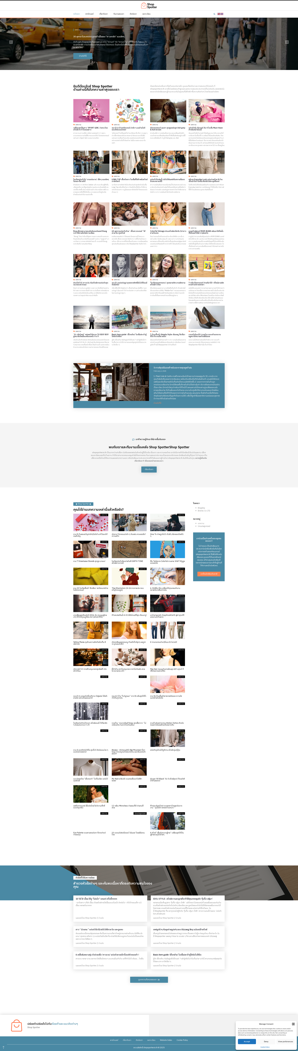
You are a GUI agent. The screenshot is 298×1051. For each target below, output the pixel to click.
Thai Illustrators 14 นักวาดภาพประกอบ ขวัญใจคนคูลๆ (128, 589)
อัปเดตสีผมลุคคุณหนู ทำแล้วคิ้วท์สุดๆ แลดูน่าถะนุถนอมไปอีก (129, 643)
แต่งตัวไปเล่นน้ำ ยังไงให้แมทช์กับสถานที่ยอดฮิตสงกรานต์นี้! (167, 180)
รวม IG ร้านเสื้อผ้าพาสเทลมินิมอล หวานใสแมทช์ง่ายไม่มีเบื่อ (166, 697)
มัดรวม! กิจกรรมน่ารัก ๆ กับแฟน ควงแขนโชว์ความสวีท (129, 535)
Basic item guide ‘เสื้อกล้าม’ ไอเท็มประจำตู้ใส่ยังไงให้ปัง (129, 335)
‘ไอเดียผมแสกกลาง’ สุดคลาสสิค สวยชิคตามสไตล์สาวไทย (167, 283)
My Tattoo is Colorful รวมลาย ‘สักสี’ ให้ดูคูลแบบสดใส (167, 562)
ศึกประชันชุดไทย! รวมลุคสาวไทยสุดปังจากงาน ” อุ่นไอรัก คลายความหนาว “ (166, 806)
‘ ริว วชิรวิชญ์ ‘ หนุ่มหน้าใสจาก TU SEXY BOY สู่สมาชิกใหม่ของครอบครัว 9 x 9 (91, 335)
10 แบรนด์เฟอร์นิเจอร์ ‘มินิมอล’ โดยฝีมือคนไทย (128, 833)
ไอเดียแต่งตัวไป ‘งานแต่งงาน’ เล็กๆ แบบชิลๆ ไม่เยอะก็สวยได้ (91, 180)
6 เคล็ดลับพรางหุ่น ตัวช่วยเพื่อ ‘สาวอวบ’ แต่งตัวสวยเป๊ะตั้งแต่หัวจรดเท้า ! (107, 955)
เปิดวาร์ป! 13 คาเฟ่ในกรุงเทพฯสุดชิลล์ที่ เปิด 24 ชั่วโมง (90, 670)
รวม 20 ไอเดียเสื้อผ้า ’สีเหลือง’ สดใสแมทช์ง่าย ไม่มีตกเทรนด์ (90, 589)
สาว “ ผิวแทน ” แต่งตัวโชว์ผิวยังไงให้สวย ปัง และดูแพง (99, 929)
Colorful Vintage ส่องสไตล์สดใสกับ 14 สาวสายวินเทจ (168, 232)
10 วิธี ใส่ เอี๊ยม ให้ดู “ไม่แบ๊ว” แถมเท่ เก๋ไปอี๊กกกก (96, 899)
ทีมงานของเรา (118, 14)
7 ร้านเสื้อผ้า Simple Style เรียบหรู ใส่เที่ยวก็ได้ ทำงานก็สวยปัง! (167, 335)
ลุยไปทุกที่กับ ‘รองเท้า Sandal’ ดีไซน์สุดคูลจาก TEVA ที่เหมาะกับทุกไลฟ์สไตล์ (105, 35)
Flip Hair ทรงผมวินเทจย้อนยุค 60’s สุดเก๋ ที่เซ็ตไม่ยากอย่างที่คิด (167, 670)
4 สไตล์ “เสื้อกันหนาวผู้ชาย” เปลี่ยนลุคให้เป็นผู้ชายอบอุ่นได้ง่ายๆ (167, 833)
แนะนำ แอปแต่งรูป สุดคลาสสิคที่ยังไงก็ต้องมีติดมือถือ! (129, 283)
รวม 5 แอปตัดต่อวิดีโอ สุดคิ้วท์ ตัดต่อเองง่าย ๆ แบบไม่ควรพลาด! (90, 751)
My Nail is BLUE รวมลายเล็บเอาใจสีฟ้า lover (127, 779)
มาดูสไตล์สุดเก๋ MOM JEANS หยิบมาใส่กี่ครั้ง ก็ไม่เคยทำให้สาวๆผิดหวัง (206, 232)
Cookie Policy (265, 1047)
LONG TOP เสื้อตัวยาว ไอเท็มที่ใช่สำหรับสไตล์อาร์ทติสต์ (129, 180)
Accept (247, 1041)
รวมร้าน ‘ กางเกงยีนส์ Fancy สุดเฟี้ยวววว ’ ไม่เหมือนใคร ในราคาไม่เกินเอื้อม (129, 724)
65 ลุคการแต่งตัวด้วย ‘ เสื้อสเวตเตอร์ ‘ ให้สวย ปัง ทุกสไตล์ (128, 232)
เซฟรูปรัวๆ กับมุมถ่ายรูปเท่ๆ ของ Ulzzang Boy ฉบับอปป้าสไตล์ (180, 929)
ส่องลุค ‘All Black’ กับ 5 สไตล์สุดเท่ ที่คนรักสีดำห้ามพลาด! (167, 779)
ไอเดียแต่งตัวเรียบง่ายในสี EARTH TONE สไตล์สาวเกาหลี (127, 562)
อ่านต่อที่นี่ (157, 403)
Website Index (166, 1040)
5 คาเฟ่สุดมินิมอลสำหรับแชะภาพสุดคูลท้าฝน (173, 368)
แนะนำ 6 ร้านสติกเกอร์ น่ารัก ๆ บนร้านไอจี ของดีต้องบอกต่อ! (128, 128)
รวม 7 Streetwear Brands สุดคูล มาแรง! (89, 561)
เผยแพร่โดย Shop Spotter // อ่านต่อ (90, 918)
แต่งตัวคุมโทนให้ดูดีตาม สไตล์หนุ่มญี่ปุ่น (165, 750)
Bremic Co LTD (204, 510)
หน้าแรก (76, 14)
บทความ (77, 28)
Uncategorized (204, 526)
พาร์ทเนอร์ (89, 14)
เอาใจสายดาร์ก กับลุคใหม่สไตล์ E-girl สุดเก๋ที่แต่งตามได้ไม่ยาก (167, 616)
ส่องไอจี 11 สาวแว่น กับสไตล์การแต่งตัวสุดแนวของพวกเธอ (90, 283)
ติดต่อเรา (133, 14)
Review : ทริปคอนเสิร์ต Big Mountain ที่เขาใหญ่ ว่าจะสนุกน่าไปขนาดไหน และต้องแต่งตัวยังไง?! (129, 752)
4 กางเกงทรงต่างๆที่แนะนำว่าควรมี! (163, 642)
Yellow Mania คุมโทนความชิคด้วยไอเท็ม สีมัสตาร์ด (89, 643)
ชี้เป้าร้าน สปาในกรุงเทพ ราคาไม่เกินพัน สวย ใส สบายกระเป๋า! (128, 670)
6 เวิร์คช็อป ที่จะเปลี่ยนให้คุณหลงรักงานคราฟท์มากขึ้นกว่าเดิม (165, 589)
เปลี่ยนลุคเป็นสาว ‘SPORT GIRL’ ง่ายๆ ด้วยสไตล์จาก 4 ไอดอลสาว (90, 128)
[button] (293, 1024)
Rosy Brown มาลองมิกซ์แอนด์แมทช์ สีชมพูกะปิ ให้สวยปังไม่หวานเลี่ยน (90, 232)
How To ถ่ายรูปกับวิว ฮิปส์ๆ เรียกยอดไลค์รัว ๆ (167, 535)
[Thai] (222, 14)
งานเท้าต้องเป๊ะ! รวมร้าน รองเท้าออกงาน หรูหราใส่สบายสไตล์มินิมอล (205, 335)
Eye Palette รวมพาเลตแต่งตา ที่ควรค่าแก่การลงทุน (89, 833)
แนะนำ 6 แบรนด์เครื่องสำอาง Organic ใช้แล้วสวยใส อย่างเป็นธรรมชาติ (90, 697)
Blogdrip (201, 508)
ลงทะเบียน (146, 14)
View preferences (285, 1041)
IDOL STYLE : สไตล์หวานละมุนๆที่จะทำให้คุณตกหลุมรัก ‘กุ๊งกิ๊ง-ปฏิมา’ (183, 899)
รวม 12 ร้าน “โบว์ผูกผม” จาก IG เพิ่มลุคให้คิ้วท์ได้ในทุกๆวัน (129, 697)
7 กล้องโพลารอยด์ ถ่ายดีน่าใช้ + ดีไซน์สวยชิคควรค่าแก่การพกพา (206, 283)
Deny (266, 1041)
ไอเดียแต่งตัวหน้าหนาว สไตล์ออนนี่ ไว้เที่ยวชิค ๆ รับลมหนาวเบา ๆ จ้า (90, 724)
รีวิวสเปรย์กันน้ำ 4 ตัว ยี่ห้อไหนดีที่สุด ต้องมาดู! (129, 615)
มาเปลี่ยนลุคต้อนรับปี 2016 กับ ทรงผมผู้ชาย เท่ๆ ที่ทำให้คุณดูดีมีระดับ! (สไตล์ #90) (90, 616)
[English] (218, 14)
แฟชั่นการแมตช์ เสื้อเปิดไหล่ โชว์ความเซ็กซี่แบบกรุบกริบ (89, 806)
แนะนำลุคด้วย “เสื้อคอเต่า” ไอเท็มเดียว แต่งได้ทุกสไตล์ (90, 779)
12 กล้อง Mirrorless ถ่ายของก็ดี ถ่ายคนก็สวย (128, 806)
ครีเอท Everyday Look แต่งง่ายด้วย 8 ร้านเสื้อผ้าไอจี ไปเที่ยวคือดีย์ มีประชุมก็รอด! (206, 180)
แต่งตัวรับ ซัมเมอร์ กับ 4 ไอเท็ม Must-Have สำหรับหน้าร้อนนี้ (206, 128)
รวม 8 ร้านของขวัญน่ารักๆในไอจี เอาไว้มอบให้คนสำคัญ (90, 535)
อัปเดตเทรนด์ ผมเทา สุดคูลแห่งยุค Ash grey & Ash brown (167, 128)
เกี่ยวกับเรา (103, 14)
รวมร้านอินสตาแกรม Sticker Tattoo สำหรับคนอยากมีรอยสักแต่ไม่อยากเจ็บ (167, 724)
